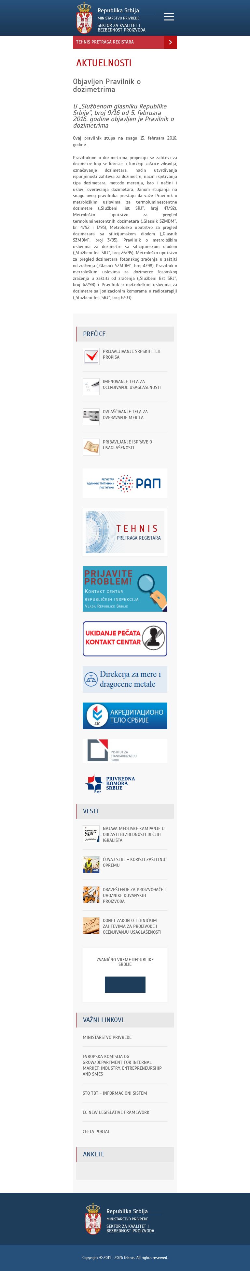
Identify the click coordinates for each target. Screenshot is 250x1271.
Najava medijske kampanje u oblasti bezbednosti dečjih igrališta (134, 834)
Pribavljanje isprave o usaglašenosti (127, 445)
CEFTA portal (96, 1131)
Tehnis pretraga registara (105, 42)
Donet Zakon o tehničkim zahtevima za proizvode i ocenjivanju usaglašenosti (132, 926)
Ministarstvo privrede (107, 1037)
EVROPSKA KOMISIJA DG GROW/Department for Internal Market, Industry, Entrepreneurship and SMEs (122, 1065)
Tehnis (116, 18)
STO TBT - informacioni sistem (115, 1093)
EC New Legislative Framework (116, 1112)
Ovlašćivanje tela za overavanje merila (125, 414)
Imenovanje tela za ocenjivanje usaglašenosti (132, 384)
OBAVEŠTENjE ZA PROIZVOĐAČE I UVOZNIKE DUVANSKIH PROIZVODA (134, 895)
